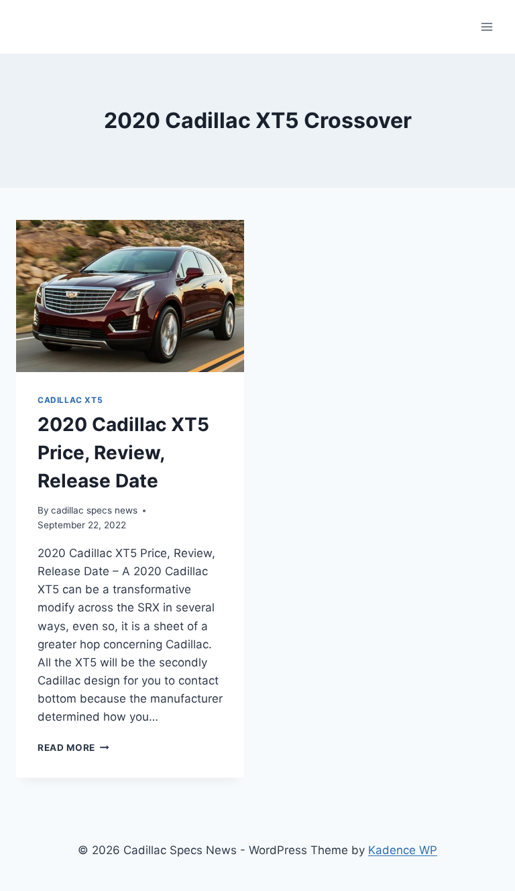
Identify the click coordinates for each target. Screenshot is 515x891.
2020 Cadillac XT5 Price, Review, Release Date (123, 452)
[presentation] (130, 296)
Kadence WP (402, 850)
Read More (73, 747)
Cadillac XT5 (70, 400)
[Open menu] (486, 26)
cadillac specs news (94, 510)
